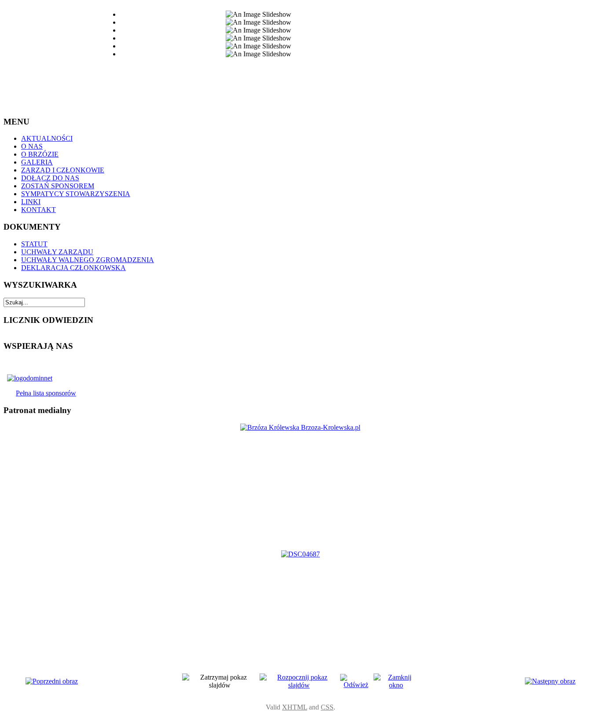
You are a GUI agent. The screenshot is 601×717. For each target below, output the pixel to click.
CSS (327, 707)
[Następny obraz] (550, 681)
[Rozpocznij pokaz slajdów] (299, 685)
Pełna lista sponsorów (46, 393)
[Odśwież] (356, 684)
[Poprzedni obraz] (52, 681)
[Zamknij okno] (396, 685)
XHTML (294, 707)
